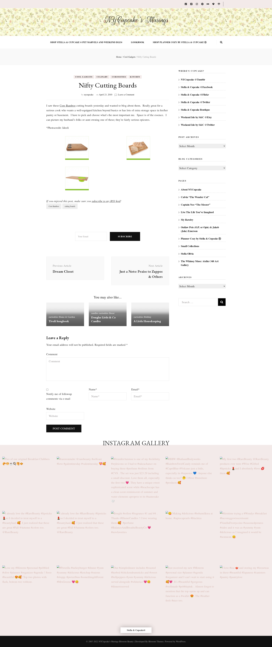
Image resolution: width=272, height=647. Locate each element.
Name (93, 389)
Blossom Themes (156, 641)
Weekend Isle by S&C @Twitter (198, 125)
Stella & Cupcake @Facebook (197, 87)
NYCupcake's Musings (136, 20)
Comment (51, 354)
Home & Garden (67, 317)
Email (135, 389)
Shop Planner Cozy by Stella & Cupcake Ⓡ (180, 42)
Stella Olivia (187, 253)
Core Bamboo (68, 105)
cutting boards (70, 206)
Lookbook (137, 42)
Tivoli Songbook (59, 321)
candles (94, 313)
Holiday (147, 317)
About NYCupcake (191, 189)
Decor (112, 313)
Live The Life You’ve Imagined (197, 212)
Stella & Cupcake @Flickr (195, 94)
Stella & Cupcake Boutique (195, 109)
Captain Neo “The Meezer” (195, 204)
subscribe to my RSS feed (106, 201)
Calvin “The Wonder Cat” (195, 197)
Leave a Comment (126, 94)
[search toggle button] (221, 42)
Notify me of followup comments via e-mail (59, 396)
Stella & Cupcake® (136, 630)
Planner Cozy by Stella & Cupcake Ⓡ (201, 238)
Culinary (102, 77)
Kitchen (135, 77)
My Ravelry (187, 219)
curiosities (119, 77)
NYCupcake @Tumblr (193, 79)
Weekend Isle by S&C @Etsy (196, 117)
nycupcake (88, 94)
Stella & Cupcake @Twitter (195, 102)
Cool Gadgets (84, 77)
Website (50, 409)
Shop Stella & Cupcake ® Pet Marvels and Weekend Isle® (86, 42)
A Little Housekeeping (147, 321)
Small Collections (190, 246)
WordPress (180, 641)
